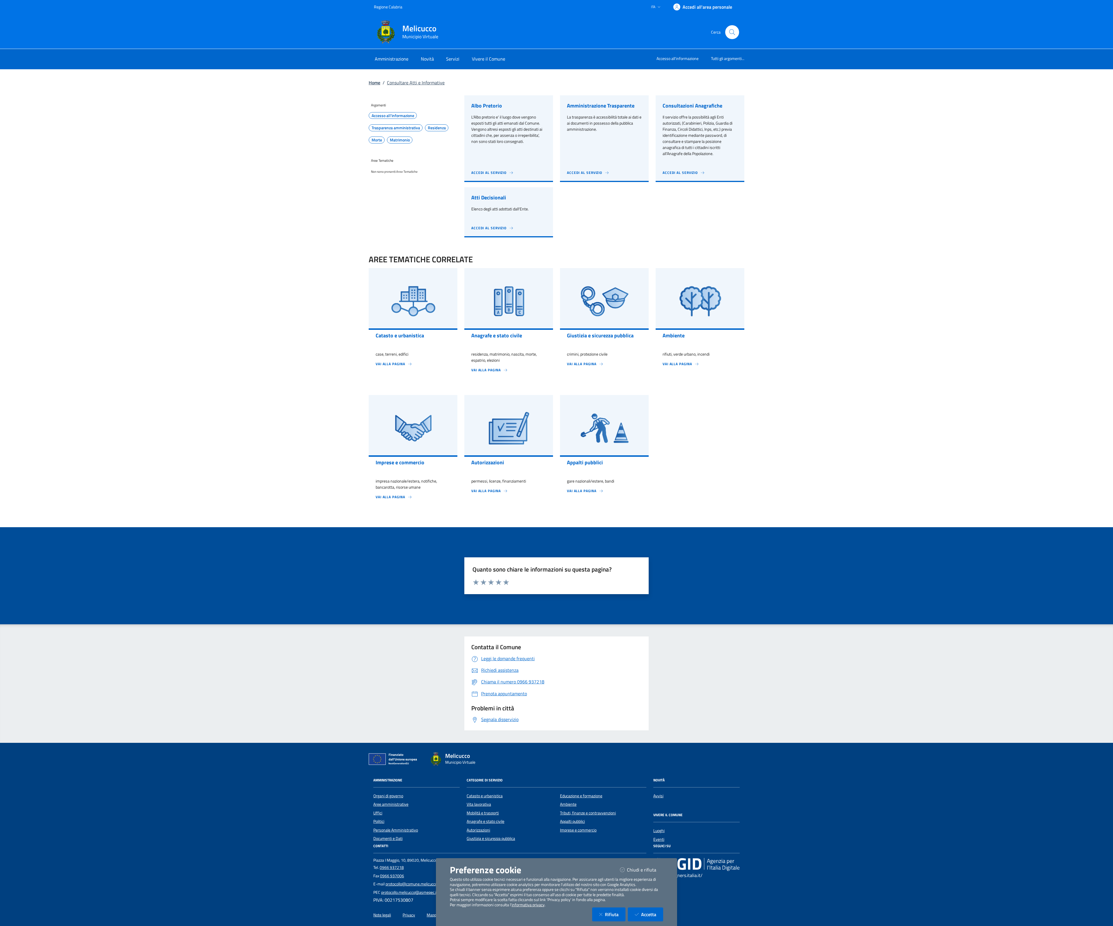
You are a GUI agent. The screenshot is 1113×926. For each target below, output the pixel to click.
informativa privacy (528, 905)
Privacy (409, 915)
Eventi (658, 839)
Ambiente (568, 804)
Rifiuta (615, 914)
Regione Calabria (388, 7)
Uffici (377, 813)
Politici (378, 821)
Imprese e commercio (578, 830)
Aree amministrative (390, 804)
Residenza (437, 128)
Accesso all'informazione (677, 58)
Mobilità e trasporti (483, 813)
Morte (377, 140)
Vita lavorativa (479, 804)
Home (374, 82)
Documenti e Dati (388, 838)
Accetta (652, 914)
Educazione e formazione (581, 796)
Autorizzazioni (478, 830)
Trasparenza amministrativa (396, 128)
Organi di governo (388, 796)
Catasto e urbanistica (485, 796)
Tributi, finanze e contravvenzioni (588, 813)
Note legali (382, 915)
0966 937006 (392, 876)
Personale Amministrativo (395, 830)
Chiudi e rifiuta (645, 869)
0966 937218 (392, 867)
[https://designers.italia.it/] (696, 864)
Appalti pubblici (572, 821)
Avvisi (658, 796)
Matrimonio (400, 140)
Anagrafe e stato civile (485, 821)
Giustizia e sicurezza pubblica (491, 838)
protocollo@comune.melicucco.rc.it (414, 884)
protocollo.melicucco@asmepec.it (409, 892)
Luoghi (659, 830)
